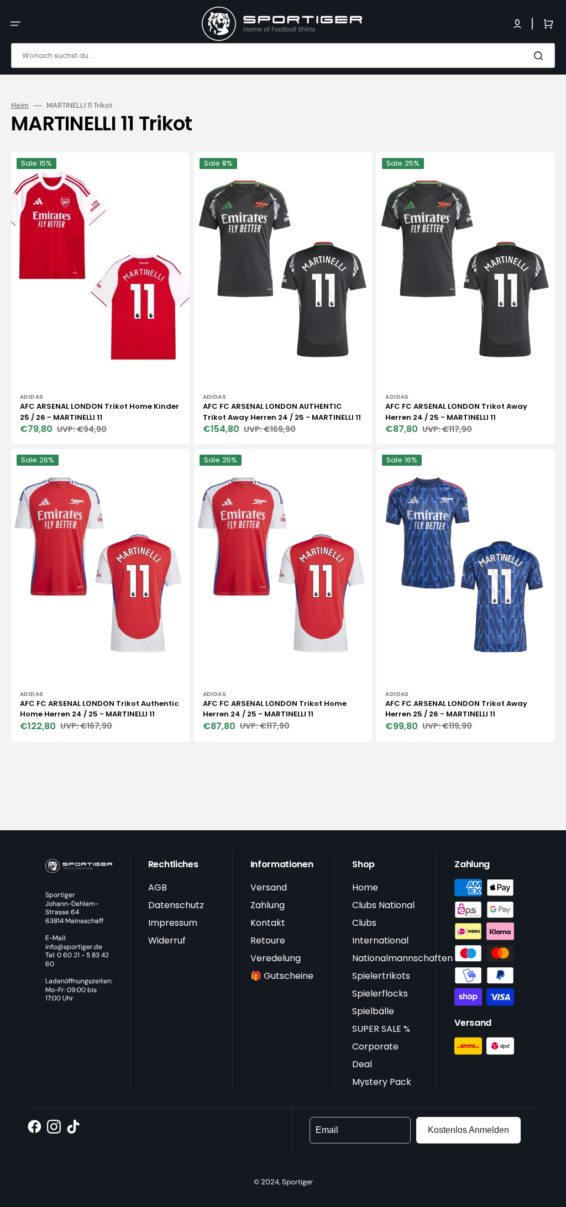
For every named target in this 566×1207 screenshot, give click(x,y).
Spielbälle (373, 1011)
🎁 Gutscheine (281, 975)
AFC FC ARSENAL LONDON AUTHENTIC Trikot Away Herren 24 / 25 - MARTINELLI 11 (282, 412)
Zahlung (267, 905)
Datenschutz (176, 905)
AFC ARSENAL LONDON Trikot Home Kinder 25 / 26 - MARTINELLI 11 (99, 412)
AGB (157, 887)
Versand (268, 887)
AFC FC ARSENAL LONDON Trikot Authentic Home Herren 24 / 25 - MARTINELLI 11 (99, 709)
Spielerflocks (380, 993)
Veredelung (275, 958)
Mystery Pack (381, 1082)
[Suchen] (540, 56)
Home (365, 887)
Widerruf (167, 940)
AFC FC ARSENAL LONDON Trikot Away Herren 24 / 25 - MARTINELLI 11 (456, 412)
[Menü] (15, 24)
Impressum (172, 922)
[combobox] (283, 55)
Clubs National (383, 905)
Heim (20, 105)
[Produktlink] (100, 298)
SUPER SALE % (381, 1028)
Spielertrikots (381, 975)
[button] (517, 24)
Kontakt (267, 922)
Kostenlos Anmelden (468, 1130)
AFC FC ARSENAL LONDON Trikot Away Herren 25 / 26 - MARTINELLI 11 (456, 709)
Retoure (267, 940)
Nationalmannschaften (402, 958)
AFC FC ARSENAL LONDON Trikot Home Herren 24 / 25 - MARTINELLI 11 (275, 709)
